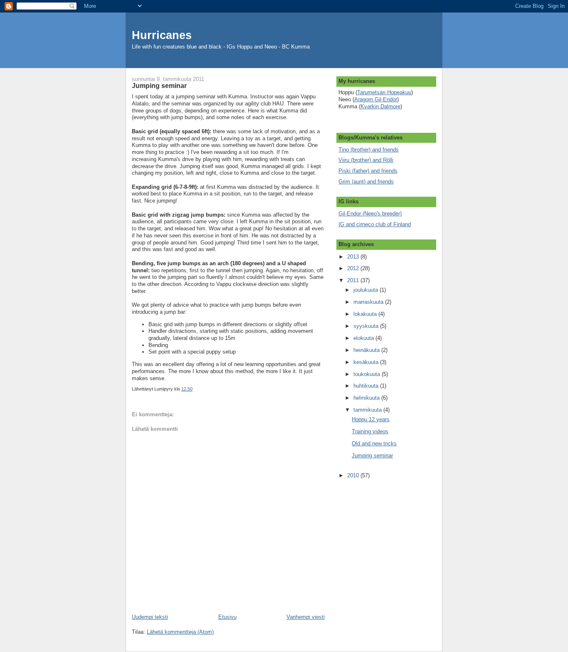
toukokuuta (367, 374)
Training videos (370, 431)
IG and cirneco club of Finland (374, 224)
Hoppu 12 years (371, 419)
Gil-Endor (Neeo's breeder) (370, 213)
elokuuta (364, 338)
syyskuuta (366, 326)
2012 (354, 268)
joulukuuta (366, 290)
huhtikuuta (366, 386)
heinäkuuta (367, 350)
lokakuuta (365, 314)
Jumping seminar (372, 455)
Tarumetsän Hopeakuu (384, 92)
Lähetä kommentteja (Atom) (180, 632)
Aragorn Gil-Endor (375, 99)
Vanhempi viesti (305, 617)
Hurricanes (162, 35)
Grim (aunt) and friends (366, 181)
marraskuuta (369, 302)
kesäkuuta (366, 362)
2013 (354, 257)
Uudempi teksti (150, 617)
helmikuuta (367, 398)
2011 (354, 280)
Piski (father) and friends (368, 171)
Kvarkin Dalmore (380, 106)
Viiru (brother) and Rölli (365, 160)
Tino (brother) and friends (368, 150)
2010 (354, 475)
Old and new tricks (374, 443)
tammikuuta (368, 410)
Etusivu (227, 617)
